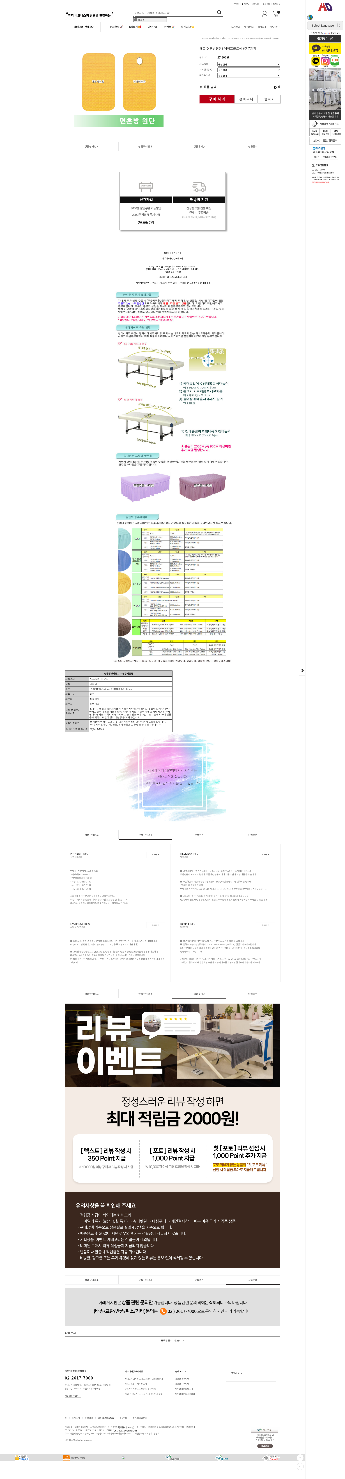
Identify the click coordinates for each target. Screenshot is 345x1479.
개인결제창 (249, 26)
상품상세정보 (92, 146)
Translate (335, 32)
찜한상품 (276, 4)
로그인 (236, 4)
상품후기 (199, 834)
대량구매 (153, 27)
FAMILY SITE (236, 1373)
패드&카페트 (237, 38)
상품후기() (199, 146)
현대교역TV (180, 1371)
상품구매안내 (145, 146)
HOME (205, 38)
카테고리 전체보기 (84, 27)
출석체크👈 (187, 27)
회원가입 (245, 4)
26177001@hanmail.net (125, 1430)
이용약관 (89, 1417)
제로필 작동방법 (182, 1383)
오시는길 (235, 26)
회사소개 (262, 26)
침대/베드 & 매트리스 (220, 38)
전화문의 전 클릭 (72, 1395)
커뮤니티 (274, 26)
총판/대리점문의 (139, 1417)
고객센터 (266, 4)
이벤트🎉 (169, 27)
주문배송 (255, 4)
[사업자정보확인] (126, 1427)
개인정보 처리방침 (106, 1417)
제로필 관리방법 (182, 1378)
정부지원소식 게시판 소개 (136, 1383)
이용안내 (123, 1417)
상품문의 (252, 146)
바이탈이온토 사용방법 (185, 1393)
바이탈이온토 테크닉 (184, 1388)
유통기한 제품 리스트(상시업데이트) (140, 1388)
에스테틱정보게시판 (134, 1371)
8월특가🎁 (135, 27)
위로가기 (155, 854)
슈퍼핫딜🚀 (116, 27)
